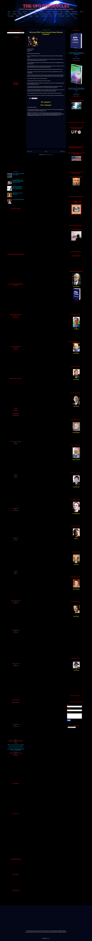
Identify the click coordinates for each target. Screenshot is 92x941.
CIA (30, 11)
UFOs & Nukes (61, 16)
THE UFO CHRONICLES (46, 6)
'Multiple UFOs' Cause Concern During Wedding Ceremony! (46, 33)
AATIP (14, 11)
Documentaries (55, 11)
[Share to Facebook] (36, 98)
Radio (17, 16)
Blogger (48, 938)
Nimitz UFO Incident (43, 13)
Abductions (25, 11)
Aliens (19, 11)
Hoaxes (81, 11)
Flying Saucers (75, 11)
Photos (66, 13)
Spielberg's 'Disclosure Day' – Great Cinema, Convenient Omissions (17, 187)
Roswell (36, 16)
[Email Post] (30, 98)
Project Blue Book (73, 13)
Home (46, 151)
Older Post (62, 151)
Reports (31, 16)
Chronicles (35, 11)
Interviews (14, 13)
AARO (9, 11)
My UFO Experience (28, 13)
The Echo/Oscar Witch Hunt (18, 199)
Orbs (50, 13)
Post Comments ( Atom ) (48, 154)
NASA (35, 13)
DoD (61, 11)
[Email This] (32, 98)
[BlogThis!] (33, 98)
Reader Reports (24, 16)
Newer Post (29, 151)
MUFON (20, 13)
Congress (42, 11)
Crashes (48, 11)
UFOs (55, 16)
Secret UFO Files (44, 16)
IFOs (9, 13)
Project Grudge (11, 16)
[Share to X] (35, 98)
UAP (50, 16)
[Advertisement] (46, 22)
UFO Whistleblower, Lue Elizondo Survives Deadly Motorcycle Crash (18, 181)
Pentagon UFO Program (58, 13)
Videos (68, 16)
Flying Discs (67, 11)
